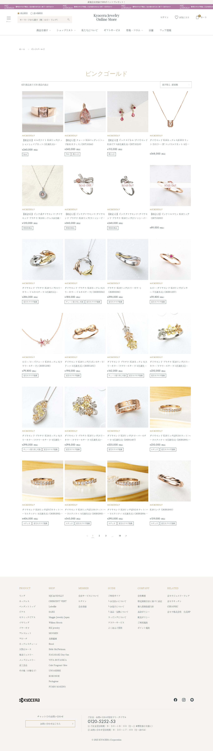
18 (120, 535)
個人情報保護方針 (146, 606)
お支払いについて (118, 601)
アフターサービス (116, 622)
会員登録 (82, 606)
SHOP (52, 588)
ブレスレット (25, 633)
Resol (51, 643)
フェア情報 (165, 30)
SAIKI (52, 611)
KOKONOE (54, 675)
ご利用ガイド (114, 595)
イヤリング (24, 622)
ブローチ (23, 638)
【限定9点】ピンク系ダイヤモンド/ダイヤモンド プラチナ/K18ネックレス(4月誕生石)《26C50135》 (42, 216)
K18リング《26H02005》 (162, 509)
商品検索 (24, 13)
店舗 (151, 30)
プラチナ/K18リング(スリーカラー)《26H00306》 (124, 289)
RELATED (173, 588)
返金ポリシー (144, 611)
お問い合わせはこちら (50, 723)
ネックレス (24, 601)
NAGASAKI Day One (59, 654)
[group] (106, 6)
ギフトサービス (112, 30)
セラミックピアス (27, 617)
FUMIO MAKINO (57, 686)
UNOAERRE (55, 670)
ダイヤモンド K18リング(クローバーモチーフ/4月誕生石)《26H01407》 (126, 437)
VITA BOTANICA (58, 659)
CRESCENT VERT (58, 601)
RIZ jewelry (54, 627)
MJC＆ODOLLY (56, 595)
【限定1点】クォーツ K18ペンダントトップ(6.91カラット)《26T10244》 (84, 142)
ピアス (22, 611)
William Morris (55, 622)
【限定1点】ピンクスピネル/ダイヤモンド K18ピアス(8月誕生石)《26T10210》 (127, 142)
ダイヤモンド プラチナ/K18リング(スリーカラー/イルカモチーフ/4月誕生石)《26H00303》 (42, 290)
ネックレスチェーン (28, 643)
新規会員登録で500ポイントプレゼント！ (106, 1)
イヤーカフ (24, 627)
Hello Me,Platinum (57, 649)
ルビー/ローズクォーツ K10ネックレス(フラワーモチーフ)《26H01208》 (42, 363)
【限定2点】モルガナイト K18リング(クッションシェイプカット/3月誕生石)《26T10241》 (42, 142)
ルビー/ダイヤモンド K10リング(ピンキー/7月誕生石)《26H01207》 (169, 289)
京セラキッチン (174, 601)
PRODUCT (25, 588)
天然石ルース (25, 649)
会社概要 (142, 595)
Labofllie (52, 606)
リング (22, 595)
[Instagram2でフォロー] (184, 700)
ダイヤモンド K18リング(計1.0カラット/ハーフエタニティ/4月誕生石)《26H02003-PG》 (85, 512)
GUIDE (111, 588)
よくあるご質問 (115, 627)
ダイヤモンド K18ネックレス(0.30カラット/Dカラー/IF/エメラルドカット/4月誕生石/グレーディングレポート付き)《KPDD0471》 (169, 142)
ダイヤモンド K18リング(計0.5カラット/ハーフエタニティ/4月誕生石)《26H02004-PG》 (127, 512)
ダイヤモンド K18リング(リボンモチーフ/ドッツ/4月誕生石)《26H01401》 (85, 363)
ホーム (22, 49)
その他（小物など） (28, 670)
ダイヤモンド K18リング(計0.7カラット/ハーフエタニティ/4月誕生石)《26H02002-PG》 (42, 512)
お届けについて (117, 606)
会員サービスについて (88, 595)
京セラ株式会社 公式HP (178, 611)
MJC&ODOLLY (28, 135)
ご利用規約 (143, 622)
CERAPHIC (172, 606)
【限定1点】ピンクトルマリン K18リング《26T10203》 (169, 215)
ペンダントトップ (27, 606)
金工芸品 (23, 665)
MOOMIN (53, 633)
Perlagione (53, 681)
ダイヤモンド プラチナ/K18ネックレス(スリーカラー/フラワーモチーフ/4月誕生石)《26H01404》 (42, 438)
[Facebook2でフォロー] (175, 700)
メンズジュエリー (27, 659)
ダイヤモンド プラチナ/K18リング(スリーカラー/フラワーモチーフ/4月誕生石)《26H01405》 (85, 438)
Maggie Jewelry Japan (59, 617)
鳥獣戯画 (53, 638)
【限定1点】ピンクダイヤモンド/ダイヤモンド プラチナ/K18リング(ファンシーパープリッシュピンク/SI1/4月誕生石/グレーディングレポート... (127, 216)
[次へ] (125, 536)
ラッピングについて (117, 617)
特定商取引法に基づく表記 (150, 601)
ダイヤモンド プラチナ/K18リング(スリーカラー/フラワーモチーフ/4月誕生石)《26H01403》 (170, 364)
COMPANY (144, 588)
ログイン (82, 601)
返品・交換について (119, 611)
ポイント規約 (144, 627)
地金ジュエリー (26, 654)
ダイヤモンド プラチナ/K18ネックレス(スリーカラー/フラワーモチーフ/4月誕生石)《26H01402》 (127, 364)
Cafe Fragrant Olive (58, 665)
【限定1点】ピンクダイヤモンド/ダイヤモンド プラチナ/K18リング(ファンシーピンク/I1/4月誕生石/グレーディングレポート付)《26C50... (85, 216)
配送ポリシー (144, 617)
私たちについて (89, 30)
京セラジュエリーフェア (178, 595)
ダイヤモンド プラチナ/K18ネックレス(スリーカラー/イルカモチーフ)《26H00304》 (85, 289)
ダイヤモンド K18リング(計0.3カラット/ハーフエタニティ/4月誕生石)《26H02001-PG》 (170, 438)
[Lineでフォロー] (192, 700)
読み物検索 (38, 13)
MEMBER (83, 588)
